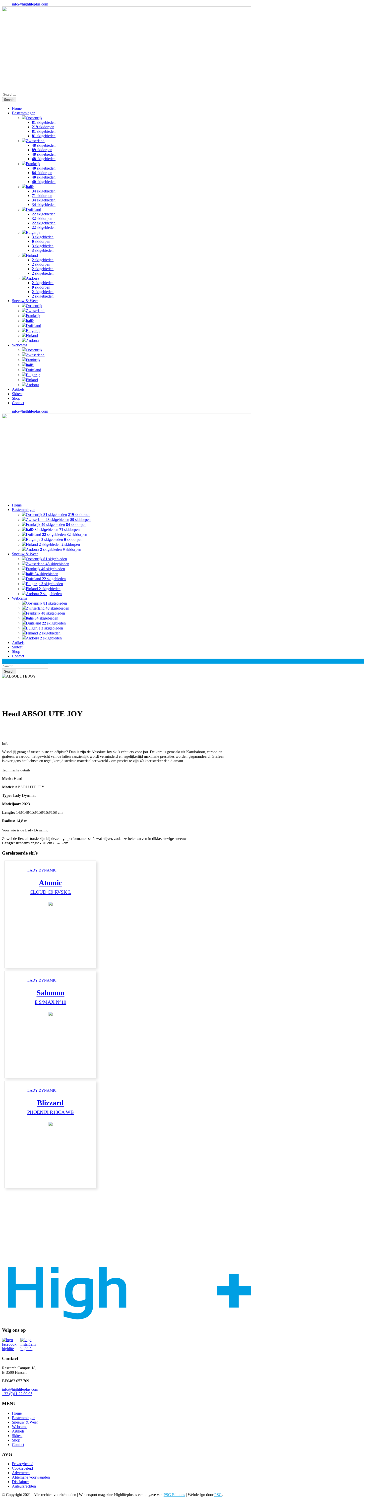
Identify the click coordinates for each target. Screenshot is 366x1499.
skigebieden (44, 122)
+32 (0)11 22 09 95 (17, 1394)
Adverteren (21, 1473)
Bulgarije (33, 232)
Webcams (19, 345)
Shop (16, 398)
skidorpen (43, 127)
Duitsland (33, 209)
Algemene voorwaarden (31, 1477)
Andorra (32, 278)
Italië (30, 187)
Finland (32, 255)
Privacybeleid (22, 1464)
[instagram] (29, 1344)
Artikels (18, 389)
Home (17, 108)
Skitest (17, 394)
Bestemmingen (23, 113)
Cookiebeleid (22, 1468)
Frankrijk (33, 164)
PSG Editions (174, 1495)
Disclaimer (20, 1482)
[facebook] (11, 1344)
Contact (18, 403)
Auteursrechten (24, 1486)
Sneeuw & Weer (25, 301)
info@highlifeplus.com (30, 4)
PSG (218, 1495)
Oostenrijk (34, 118)
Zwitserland (35, 141)
